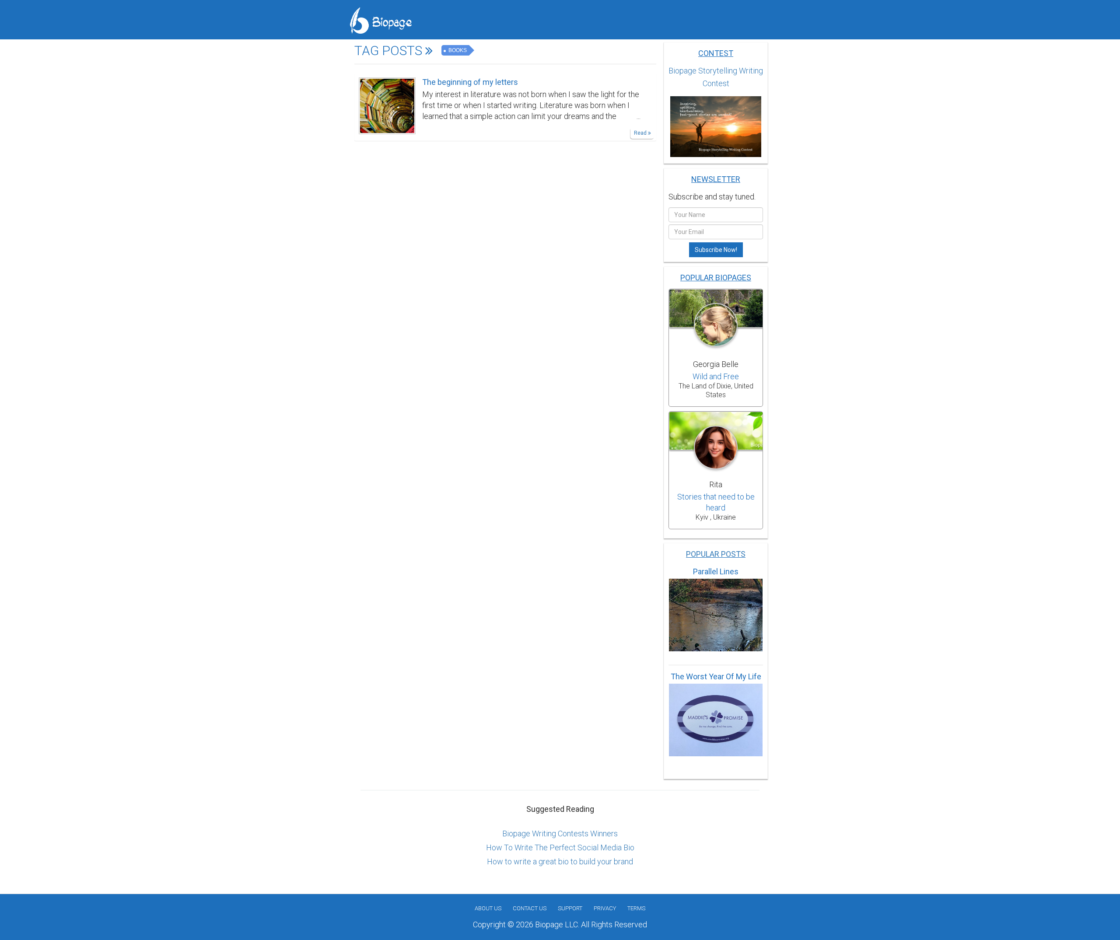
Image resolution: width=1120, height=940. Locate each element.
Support (570, 908)
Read (641, 133)
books (457, 50)
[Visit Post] (387, 105)
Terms (636, 908)
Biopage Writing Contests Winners (560, 833)
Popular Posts (716, 554)
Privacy (605, 908)
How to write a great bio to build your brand (560, 861)
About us (488, 908)
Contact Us (529, 908)
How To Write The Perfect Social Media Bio (560, 847)
